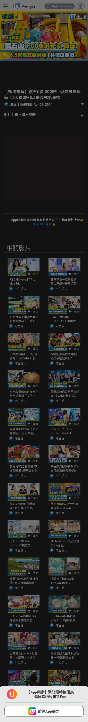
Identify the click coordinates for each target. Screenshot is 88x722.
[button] (44, 711)
